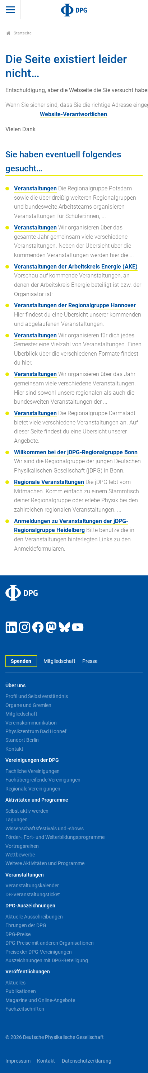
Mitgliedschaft (59, 661)
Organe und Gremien (28, 705)
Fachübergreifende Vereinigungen (42, 780)
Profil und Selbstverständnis (36, 696)
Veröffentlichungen (27, 972)
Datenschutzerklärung (86, 1061)
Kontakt (14, 749)
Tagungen (16, 819)
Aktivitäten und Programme (36, 800)
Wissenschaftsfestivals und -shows (44, 828)
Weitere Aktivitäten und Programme (44, 863)
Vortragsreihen (22, 846)
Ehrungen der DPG (25, 925)
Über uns (15, 686)
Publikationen (20, 991)
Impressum (18, 1061)
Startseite (22, 33)
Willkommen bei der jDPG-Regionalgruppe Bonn (76, 452)
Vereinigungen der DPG (32, 760)
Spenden (21, 661)
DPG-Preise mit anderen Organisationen (49, 943)
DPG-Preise (18, 934)
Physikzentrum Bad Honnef (35, 731)
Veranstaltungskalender (32, 885)
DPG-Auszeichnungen (30, 906)
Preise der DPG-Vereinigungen (38, 952)
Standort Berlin (22, 740)
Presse (89, 661)
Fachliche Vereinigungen (32, 771)
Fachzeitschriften (24, 1009)
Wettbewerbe (20, 855)
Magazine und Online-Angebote (40, 1000)
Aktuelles (15, 983)
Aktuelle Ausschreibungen (34, 917)
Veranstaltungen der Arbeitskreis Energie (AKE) (76, 266)
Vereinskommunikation (31, 723)
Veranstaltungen (35, 188)
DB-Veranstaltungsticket (32, 894)
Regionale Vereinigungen (32, 789)
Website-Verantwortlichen (73, 114)
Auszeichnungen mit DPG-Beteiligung (46, 960)
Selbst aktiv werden (26, 811)
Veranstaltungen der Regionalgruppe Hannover (75, 305)
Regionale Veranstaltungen (49, 482)
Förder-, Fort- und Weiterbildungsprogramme (55, 837)
